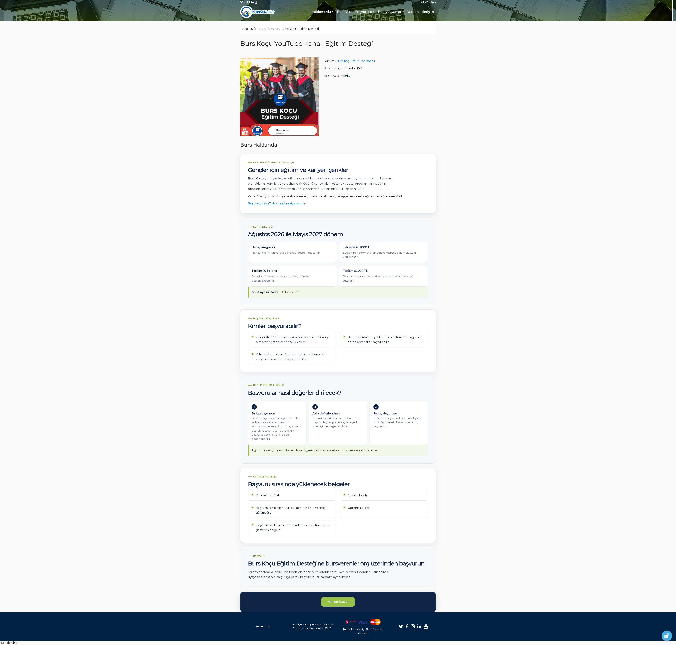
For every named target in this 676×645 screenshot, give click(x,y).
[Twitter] (401, 626)
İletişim (428, 12)
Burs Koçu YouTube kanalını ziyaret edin (277, 203)
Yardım (413, 12)
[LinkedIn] (419, 626)
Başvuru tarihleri (336, 75)
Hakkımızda (321, 12)
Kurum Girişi (262, 626)
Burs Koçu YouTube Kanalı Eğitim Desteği (289, 28)
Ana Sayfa (249, 28)
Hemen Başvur (338, 601)
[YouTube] (426, 626)
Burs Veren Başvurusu (354, 12)
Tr (423, 2)
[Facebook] (407, 626)
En (427, 2)
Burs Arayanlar (389, 12)
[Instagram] (413, 626)
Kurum (329, 61)
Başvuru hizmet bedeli (340, 68)
